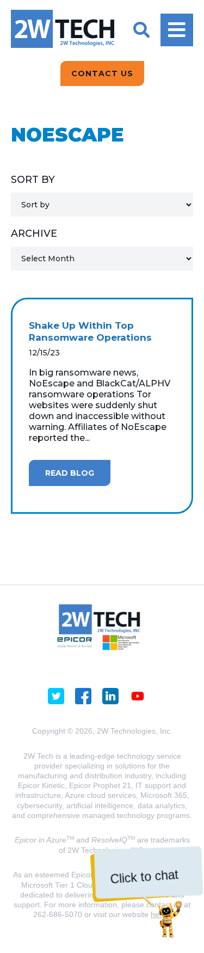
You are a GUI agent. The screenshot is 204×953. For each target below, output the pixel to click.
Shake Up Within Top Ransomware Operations (90, 331)
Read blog (69, 473)
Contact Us (102, 73)
